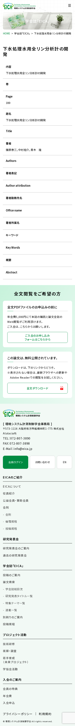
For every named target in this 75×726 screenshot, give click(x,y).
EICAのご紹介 (13, 477)
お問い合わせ (42, 462)
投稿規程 (11, 528)
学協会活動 (10, 669)
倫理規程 (11, 521)
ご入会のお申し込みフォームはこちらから (38, 337)
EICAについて (12, 486)
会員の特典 (10, 689)
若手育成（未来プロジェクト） (16, 660)
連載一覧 (11, 610)
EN (64, 462)
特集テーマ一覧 (15, 603)
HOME (6, 33)
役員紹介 (9, 493)
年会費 (7, 696)
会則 (6, 507)
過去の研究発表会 (15, 555)
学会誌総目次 (14, 589)
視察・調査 (10, 651)
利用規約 (45, 713)
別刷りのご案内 (13, 617)
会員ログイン (15, 462)
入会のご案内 (12, 679)
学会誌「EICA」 (22, 33)
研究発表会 (11, 539)
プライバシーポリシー (18, 713)
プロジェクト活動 (15, 634)
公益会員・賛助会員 (16, 500)
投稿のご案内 (11, 575)
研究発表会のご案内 (16, 548)
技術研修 (9, 644)
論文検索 (9, 582)
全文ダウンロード (37, 388)
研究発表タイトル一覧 (19, 596)
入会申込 (9, 703)
